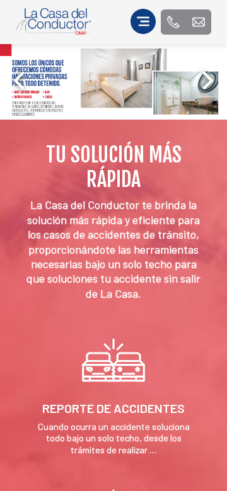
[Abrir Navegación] (143, 22)
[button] (208, 80)
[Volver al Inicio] (53, 30)
